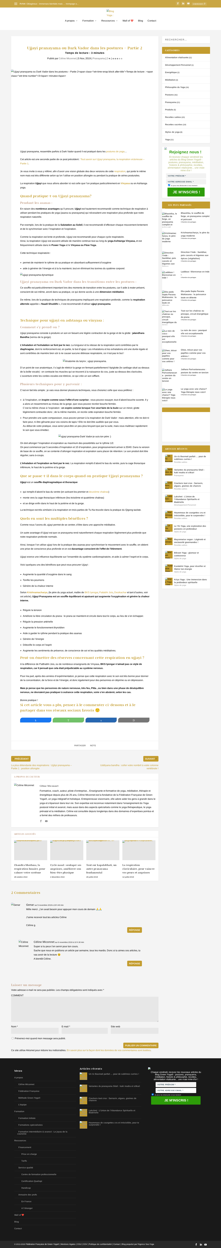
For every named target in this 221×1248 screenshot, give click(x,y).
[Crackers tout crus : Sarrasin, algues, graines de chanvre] (169, 485)
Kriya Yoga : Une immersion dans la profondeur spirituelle (190, 580)
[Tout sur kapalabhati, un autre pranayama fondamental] (102, 850)
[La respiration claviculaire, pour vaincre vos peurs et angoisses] (138, 850)
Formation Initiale (26, 1118)
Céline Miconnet (67, 58)
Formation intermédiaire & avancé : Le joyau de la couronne (42, 1132)
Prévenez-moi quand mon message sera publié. (40, 1038)
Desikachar (120, 592)
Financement (24, 1147)
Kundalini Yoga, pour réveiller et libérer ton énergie (190, 567)
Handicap (26, 1188)
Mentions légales (68, 1244)
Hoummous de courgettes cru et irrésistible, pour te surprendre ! (189, 514)
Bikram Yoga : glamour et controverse (186, 554)
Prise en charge (29, 1154)
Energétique (171, 72)
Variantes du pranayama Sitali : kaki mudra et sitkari (189, 471)
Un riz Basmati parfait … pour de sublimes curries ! (190, 457)
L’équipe (22, 1104)
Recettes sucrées (173, 124)
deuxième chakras (98, 492)
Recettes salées (173, 117)
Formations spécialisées (30, 1125)
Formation (88, 21)
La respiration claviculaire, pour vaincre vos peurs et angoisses (138, 868)
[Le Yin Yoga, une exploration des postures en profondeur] (169, 528)
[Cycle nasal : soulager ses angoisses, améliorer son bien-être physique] (66, 850)
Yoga (167, 139)
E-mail (66, 1026)
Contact (151, 21)
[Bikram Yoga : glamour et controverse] (169, 554)
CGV (85, 1244)
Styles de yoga (172, 132)
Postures (169, 95)
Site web (115, 1026)
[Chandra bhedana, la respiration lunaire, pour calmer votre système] (30, 850)
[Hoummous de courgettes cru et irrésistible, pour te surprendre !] (169, 514)
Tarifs (24, 1161)
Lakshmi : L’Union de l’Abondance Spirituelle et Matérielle (186, 499)
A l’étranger (27, 1208)
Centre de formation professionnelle (38, 1174)
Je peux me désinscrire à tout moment (183, 185)
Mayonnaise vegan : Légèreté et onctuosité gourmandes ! (190, 540)
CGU (79, 1244)
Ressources (108, 21)
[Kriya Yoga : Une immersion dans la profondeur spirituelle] (169, 581)
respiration (120, 171)
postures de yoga (115, 151)
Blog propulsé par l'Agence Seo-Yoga (138, 1244)
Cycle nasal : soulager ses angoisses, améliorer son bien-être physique (65, 868)
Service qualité (25, 1167)
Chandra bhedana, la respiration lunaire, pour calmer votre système (29, 868)
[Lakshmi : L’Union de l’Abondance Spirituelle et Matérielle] (169, 498)
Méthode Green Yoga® (29, 1098)
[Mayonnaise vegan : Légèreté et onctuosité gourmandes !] (169, 541)
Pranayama (99, 58)
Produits (169, 109)
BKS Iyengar (91, 592)
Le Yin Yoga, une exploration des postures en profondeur (190, 527)
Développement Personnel (178, 65)
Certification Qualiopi (31, 1181)
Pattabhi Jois (106, 592)
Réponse (134, 930)
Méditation (170, 80)
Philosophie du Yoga (175, 87)
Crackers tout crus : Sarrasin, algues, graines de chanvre (188, 484)
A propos (70, 21)
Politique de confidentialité (100, 1244)
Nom (14, 1026)
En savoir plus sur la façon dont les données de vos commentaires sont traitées (109, 1050)
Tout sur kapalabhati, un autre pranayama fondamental (101, 868)
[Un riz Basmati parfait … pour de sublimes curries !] (169, 458)
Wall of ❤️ (128, 21)
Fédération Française (28, 1091)
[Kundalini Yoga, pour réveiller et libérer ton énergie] (169, 568)
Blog (140, 21)
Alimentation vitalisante (176, 57)
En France (26, 1201)
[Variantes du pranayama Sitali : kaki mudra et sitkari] (169, 471)
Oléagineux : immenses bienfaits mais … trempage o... (52, 4)
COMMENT (17, 995)
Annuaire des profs (27, 1194)
